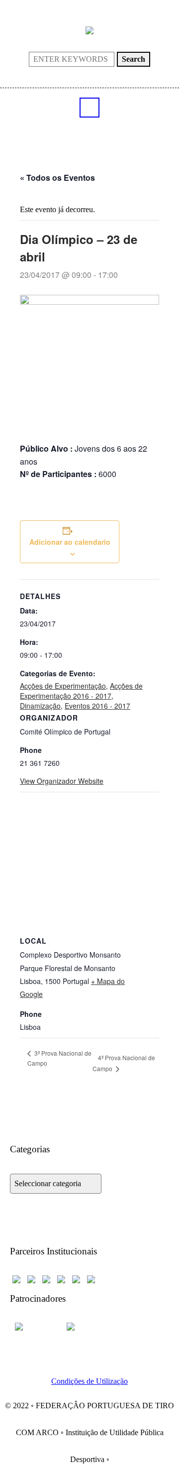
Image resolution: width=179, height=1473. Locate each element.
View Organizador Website (61, 781)
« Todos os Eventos (57, 177)
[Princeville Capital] (82, 1326)
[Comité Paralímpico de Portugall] (76, 1278)
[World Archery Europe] (31, 1278)
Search (133, 59)
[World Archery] (16, 1278)
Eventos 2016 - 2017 (97, 706)
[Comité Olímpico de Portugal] (46, 1278)
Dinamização (40, 706)
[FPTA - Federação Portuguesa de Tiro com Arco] (89, 29)
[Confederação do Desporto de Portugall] (91, 1278)
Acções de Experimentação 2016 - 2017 (81, 691)
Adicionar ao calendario (69, 542)
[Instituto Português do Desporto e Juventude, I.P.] (61, 1278)
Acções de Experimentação (63, 686)
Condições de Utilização (89, 1381)
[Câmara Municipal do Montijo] (35, 1326)
